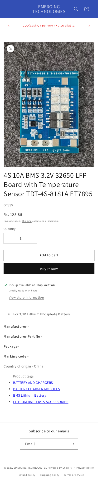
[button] (9, 9)
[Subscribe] (73, 444)
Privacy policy (85, 467)
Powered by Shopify (60, 467)
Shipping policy (50, 474)
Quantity (9, 229)
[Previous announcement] (9, 26)
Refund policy (27, 474)
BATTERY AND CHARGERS (33, 382)
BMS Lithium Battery (29, 395)
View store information (26, 297)
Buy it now (49, 269)
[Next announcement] (89, 26)
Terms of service (74, 474)
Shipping (27, 220)
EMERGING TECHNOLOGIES (30, 467)
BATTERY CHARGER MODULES (36, 389)
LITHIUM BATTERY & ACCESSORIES (40, 401)
